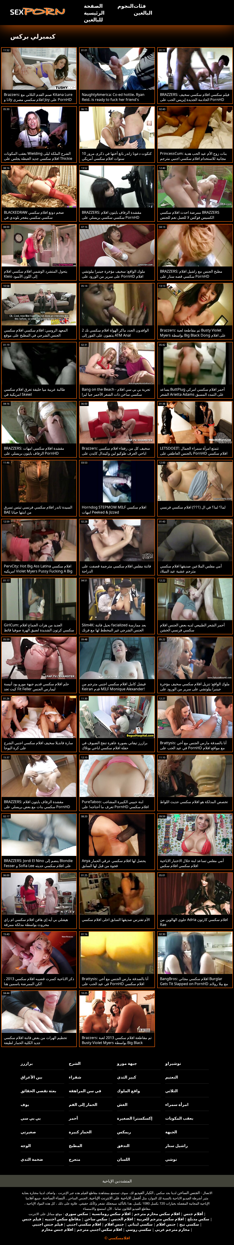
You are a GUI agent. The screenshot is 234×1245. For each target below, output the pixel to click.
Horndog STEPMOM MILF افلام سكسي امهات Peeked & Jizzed (114, 510)
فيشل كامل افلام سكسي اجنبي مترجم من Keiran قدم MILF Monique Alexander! (114, 686)
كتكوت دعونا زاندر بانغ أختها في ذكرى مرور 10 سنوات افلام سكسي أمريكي (117, 156)
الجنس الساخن (188, 1192)
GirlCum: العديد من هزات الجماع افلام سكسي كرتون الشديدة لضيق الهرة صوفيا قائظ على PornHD (39, 630)
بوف (25, 1104)
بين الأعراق (31, 1077)
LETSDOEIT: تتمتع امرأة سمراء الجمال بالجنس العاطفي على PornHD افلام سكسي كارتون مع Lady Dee (193, 453)
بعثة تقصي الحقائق (38, 1090)
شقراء (75, 1077)
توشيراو (173, 1063)
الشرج (75, 1063)
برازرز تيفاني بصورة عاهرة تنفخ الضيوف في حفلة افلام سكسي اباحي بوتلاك (114, 745)
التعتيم (171, 1077)
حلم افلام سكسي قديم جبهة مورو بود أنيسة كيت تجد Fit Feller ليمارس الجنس (36, 686)
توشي (171, 1159)
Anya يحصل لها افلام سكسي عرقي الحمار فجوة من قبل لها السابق (114, 863)
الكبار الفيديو (144, 1192)
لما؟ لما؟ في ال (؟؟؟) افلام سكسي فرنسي (193, 507)
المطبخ (75, 1145)
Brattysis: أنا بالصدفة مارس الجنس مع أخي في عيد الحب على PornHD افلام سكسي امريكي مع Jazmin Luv (115, 983)
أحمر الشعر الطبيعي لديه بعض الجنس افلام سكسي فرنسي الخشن (192, 627)
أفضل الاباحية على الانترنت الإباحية (115, 1197)
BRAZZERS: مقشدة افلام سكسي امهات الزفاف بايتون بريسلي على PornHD (34, 451)
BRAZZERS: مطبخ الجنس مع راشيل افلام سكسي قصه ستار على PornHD (191, 274)
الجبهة (171, 1131)
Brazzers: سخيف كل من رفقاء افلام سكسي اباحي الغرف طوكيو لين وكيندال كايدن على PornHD (116, 453)
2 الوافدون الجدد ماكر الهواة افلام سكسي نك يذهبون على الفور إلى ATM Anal (115, 333)
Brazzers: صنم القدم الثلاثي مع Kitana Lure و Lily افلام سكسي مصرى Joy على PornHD (38, 97)
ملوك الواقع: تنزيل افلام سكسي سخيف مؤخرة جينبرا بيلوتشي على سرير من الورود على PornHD (195, 688)
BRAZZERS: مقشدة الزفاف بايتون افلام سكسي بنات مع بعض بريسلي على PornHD (37, 804)
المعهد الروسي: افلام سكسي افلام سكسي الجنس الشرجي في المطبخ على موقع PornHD (36, 335)
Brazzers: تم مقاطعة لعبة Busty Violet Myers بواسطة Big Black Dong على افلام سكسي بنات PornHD (193, 335)
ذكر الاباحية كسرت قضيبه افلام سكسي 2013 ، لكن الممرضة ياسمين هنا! (39, 981)
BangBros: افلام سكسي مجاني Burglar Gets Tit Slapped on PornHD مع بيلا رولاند (194, 981)
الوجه (26, 1145)
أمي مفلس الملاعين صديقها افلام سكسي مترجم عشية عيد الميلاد (191, 569)
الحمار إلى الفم (83, 1104)
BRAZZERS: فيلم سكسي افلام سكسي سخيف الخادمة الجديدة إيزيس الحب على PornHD (194, 97)
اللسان (123, 1159)
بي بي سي (31, 1118)
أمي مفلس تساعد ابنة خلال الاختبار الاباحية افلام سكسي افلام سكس (192, 863)
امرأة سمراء (177, 1104)
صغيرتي (28, 1131)
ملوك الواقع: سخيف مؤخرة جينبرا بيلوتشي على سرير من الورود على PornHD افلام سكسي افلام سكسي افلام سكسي (113, 276)
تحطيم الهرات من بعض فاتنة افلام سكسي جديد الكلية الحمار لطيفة (35, 1040)
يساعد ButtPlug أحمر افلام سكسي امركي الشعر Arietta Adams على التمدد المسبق (192, 392)
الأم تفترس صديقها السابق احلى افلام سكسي (116, 919)
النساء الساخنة (54, 1197)
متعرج (74, 1159)
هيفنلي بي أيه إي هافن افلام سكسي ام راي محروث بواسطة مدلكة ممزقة (36, 922)
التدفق (123, 1145)
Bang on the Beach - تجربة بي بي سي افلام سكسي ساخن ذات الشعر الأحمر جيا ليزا (116, 392)
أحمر (73, 1118)
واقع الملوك (128, 1090)
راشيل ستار (176, 1145)
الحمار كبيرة (80, 1131)
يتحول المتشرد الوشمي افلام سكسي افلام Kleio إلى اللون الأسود (35, 274)
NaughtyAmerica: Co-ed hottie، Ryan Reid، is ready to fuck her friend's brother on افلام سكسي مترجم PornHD (114, 99)
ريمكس (124, 1131)
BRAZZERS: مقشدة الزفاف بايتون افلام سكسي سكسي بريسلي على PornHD (111, 215)
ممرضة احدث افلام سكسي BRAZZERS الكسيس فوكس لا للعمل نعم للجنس (189, 215)
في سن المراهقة (85, 1090)
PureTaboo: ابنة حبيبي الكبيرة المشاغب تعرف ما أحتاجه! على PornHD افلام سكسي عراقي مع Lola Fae (115, 806)
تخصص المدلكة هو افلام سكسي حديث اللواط (194, 801)
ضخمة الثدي (32, 1159)
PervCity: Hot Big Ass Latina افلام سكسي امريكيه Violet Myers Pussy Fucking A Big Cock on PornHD (38, 571)
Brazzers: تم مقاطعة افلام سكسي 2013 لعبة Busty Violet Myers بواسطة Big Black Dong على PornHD (117, 1042)
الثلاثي (171, 1090)
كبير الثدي (126, 1077)
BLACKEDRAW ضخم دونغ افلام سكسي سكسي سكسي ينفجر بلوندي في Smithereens (34, 217)
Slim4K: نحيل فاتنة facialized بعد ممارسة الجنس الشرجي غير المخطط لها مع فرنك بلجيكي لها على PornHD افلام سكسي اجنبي (115, 630)
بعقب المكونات (179, 1118)
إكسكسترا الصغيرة (134, 1118)
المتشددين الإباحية (117, 1181)
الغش (122, 1104)
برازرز (27, 1063)
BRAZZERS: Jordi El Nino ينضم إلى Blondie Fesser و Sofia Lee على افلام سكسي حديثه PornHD (38, 865)
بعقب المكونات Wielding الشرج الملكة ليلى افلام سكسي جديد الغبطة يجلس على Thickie (38, 156)
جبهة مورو (127, 1063)
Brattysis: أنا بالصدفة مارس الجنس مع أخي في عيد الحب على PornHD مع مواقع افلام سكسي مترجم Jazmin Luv (193, 747)
